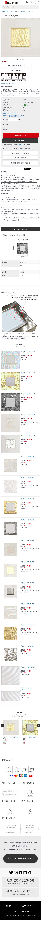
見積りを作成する (20, 141)
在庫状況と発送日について (10, 113)
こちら (20, 148)
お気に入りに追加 (20, 158)
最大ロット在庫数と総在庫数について (13, 116)
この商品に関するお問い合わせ (20, 163)
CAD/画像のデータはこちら (16, 66)
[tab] (18, 60)
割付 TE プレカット (17, 70)
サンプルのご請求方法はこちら (20, 858)
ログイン (21, 145)
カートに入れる (21, 135)
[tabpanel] (20, 37)
